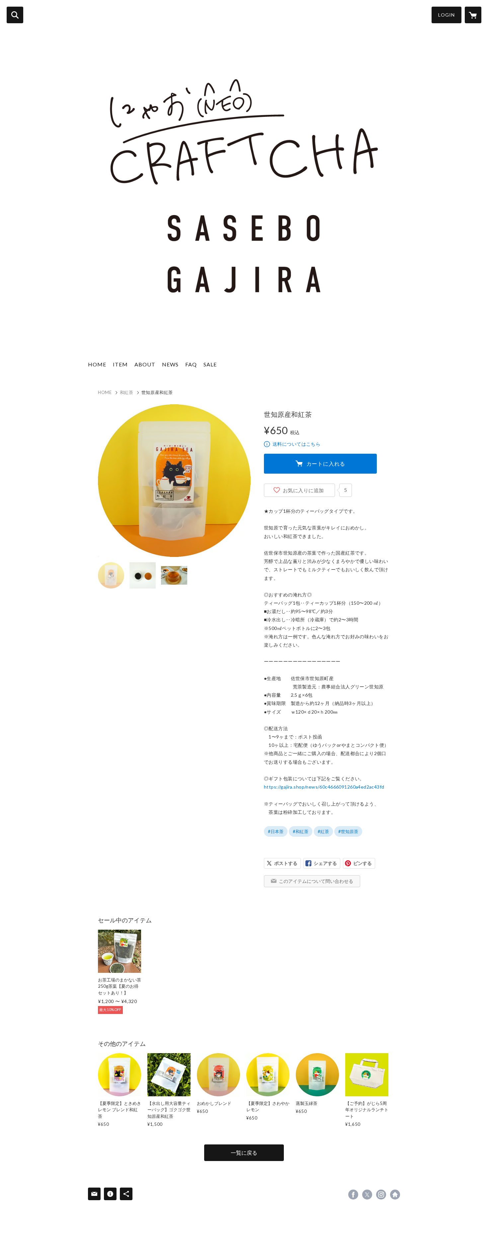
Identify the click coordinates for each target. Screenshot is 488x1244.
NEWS (170, 364)
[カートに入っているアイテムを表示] (473, 15)
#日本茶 (276, 831)
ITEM (120, 364)
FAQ (191, 364)
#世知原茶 (348, 831)
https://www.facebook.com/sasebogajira (353, 1195)
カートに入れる (326, 463)
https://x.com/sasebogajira (367, 1195)
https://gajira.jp (395, 1195)
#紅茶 (323, 831)
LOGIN (446, 15)
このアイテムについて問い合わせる (316, 881)
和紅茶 (126, 392)
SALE (210, 364)
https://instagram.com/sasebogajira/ (381, 1195)
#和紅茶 (300, 831)
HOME (97, 364)
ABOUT (144, 364)
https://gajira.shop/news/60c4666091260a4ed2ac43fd (324, 787)
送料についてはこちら (296, 444)
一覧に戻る (244, 1152)
